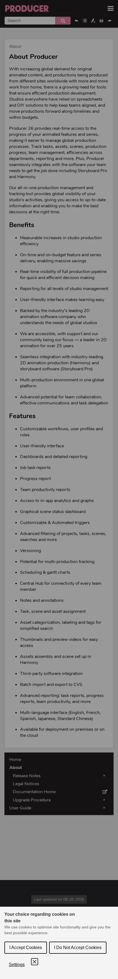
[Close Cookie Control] (34, 961)
